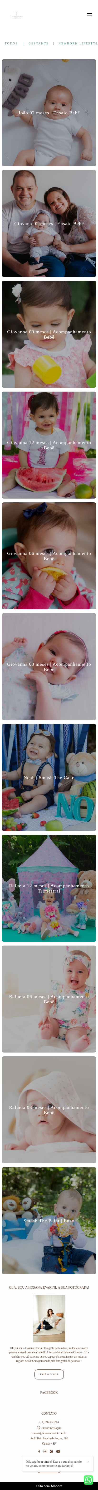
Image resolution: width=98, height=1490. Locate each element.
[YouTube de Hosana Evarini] (58, 1451)
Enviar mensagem (51, 1428)
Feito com (49, 1486)
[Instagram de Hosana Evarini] (45, 1451)
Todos (11, 43)
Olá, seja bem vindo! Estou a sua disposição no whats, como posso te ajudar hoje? (54, 1463)
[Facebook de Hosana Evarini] (39, 1451)
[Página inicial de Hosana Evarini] (17, 15)
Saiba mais (49, 1374)
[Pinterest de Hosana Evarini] (51, 1451)
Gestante (39, 43)
